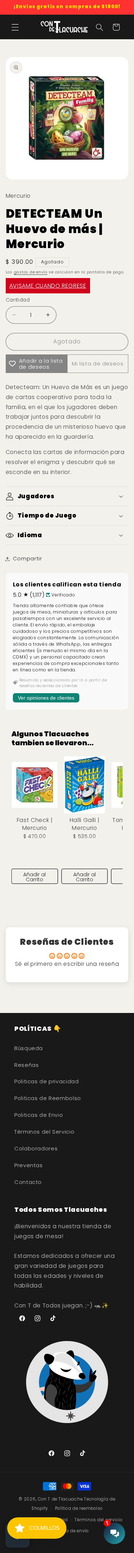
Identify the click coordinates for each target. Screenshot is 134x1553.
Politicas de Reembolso (47, 1098)
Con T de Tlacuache (60, 1499)
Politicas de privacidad (46, 1081)
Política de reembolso (79, 1508)
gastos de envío (31, 272)
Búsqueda (28, 1048)
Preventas (28, 1165)
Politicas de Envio (38, 1115)
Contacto (28, 1182)
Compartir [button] (27, 558)
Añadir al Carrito (34, 877)
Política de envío (71, 1531)
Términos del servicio (98, 1520)
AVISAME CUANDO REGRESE (47, 286)
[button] (15, 27)
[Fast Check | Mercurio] (35, 784)
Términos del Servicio (44, 1131)
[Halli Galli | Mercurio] (85, 784)
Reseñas (26, 1065)
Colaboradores (36, 1148)
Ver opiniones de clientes (46, 698)
